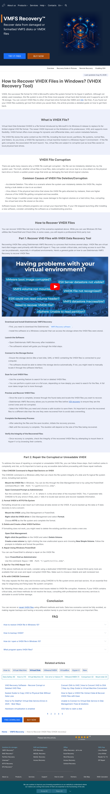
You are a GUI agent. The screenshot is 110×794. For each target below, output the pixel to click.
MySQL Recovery (39, 759)
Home (4, 734)
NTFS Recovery (7, 766)
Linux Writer (100, 756)
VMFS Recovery (11, 68)
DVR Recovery (38, 752)
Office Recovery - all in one (71, 752)
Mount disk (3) (100, 676)
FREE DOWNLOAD (12, 722)
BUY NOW (38, 56)
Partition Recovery (8, 759)
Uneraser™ (5, 762)
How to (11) (21, 676)
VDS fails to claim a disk (70, 711)
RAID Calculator (100, 779)
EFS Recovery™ (7, 769)
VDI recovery (74, 401)
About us (11, 5)
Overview (48, 68)
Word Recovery (67, 759)
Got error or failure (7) (53, 676)
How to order (58, 779)
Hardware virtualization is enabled (20, 711)
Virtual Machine (20, 669)
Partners (72, 779)
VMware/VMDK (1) (71, 676)
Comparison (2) (86, 676)
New (85, 669)
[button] (54, 286)
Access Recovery (38, 762)
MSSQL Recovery (39, 756)
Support (44, 779)
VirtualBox (64, 669)
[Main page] (3, 5)
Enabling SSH (99, 68)
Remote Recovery (84, 68)
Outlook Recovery (68, 766)
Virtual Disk (35, 669)
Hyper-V (76, 669)
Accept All (43, 791)
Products (22, 5)
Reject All (58, 791)
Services (34, 5)
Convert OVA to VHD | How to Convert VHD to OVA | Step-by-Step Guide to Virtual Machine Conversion (82, 687)
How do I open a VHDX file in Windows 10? (22, 640)
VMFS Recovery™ (8, 752)
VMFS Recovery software (60, 326)
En (59, 5)
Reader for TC (101, 759)
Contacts (52, 5)
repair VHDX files (26, 606)
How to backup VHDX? (14, 632)
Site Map (85, 779)
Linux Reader (100, 752)
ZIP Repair (99, 762)
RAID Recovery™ (7, 756)
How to (6, 669)
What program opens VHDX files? (18, 648)
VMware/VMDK (50, 669)
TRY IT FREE (14, 56)
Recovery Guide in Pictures (65, 68)
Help (42, 5)
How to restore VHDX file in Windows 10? (21, 624)
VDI (84, 100)
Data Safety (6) (9, 676)
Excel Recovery (67, 756)
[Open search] (66, 5)
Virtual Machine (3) (35, 676)
